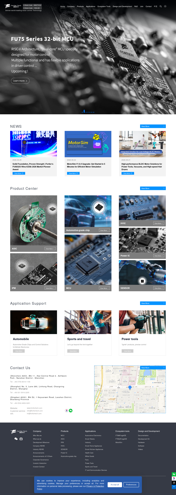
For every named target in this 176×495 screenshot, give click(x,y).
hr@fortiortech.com (34, 413)
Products (80, 6)
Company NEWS (39, 446)
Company (71, 6)
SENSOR (64, 449)
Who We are (37, 435)
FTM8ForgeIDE (121, 435)
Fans (87, 460)
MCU (62, 435)
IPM (62, 442)
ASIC (63, 439)
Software (141, 446)
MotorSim (119, 442)
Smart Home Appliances (93, 446)
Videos (140, 449)
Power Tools (89, 463)
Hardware (141, 442)
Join (141, 6)
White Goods (89, 456)
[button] (82, 112)
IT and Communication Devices (96, 470)
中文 (155, 6)
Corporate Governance (41, 460)
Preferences (131, 485)
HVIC (63, 446)
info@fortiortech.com (35, 411)
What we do (37, 439)
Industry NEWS (38, 449)
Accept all (115, 485)
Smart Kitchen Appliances (94, 449)
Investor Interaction (39, 463)
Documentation (143, 435)
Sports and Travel (91, 466)
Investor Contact (39, 466)
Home (62, 6)
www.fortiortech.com (34, 408)
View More (145, 126)
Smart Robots (90, 439)
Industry (88, 442)
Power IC (64, 453)
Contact (149, 6)
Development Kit (144, 439)
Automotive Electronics (93, 435)
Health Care (89, 453)
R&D (136, 6)
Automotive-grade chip (68, 456)
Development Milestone (41, 442)
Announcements (38, 453)
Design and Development (122, 6)
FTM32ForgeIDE (121, 439)
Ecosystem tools (122, 431)
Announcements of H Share (42, 456)
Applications (90, 6)
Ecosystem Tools (104, 6)
